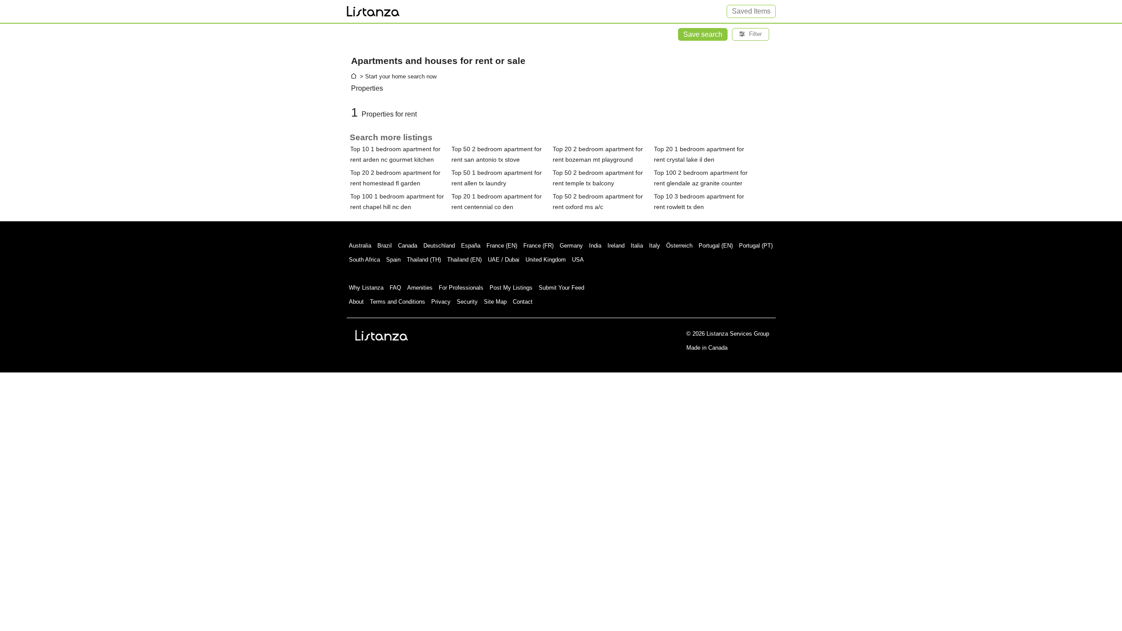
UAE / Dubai (503, 259)
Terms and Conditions (397, 301)
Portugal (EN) (716, 245)
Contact (523, 301)
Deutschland (439, 245)
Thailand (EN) (464, 259)
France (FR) (538, 245)
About (356, 301)
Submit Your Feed (561, 287)
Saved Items (751, 11)
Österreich (679, 245)
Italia (637, 245)
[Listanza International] (381, 335)
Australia (360, 245)
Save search (702, 34)
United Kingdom (545, 259)
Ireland (616, 245)
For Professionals (461, 287)
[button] (750, 34)
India (595, 245)
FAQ (395, 287)
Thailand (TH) (424, 259)
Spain (393, 259)
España (470, 245)
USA (578, 259)
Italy (654, 245)
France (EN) (501, 245)
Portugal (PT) (756, 245)
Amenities (420, 287)
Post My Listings (511, 287)
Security (467, 301)
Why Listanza (366, 287)
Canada (407, 245)
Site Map (495, 301)
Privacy (441, 301)
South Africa (364, 259)
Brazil (384, 245)
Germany (571, 245)
